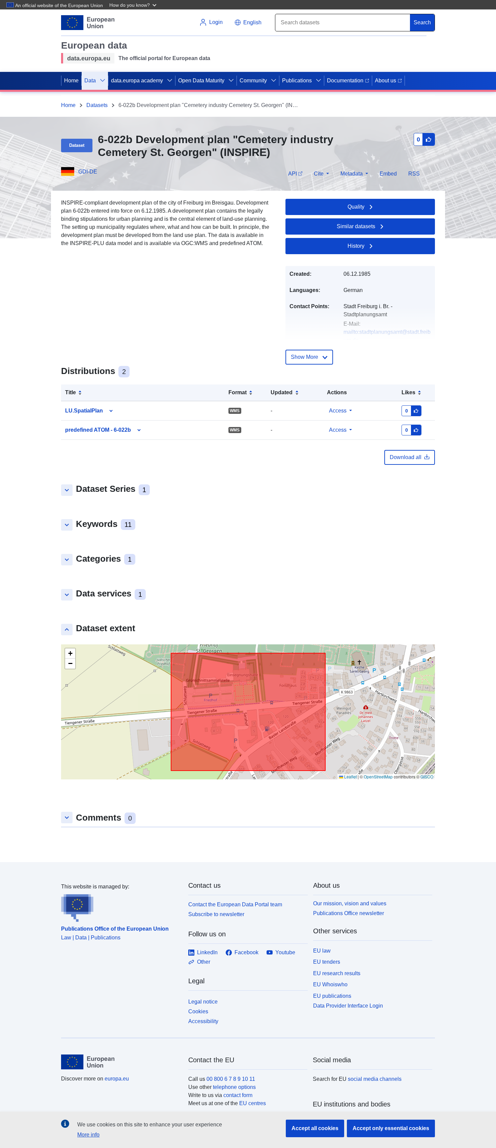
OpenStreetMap (378, 776)
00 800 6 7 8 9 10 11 (230, 1079)
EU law (322, 951)
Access (338, 410)
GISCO (426, 776)
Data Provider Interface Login (348, 1006)
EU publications (332, 996)
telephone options (234, 1087)
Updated (282, 392)
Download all (405, 457)
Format (237, 392)
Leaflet (350, 776)
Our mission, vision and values (349, 903)
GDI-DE (87, 172)
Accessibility (203, 1021)
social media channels (375, 1079)
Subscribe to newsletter (216, 914)
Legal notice (203, 1002)
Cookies (198, 1011)
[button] (133, 4)
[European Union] (121, 1061)
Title (70, 392)
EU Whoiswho (330, 984)
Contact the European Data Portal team (235, 904)
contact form (237, 1095)
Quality (356, 207)
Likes (408, 392)
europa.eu (117, 1079)
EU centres (252, 1103)
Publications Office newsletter (348, 913)
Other (203, 962)
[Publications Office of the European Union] (120, 906)
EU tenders (326, 962)
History (356, 246)
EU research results (336, 973)
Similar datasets (356, 226)
